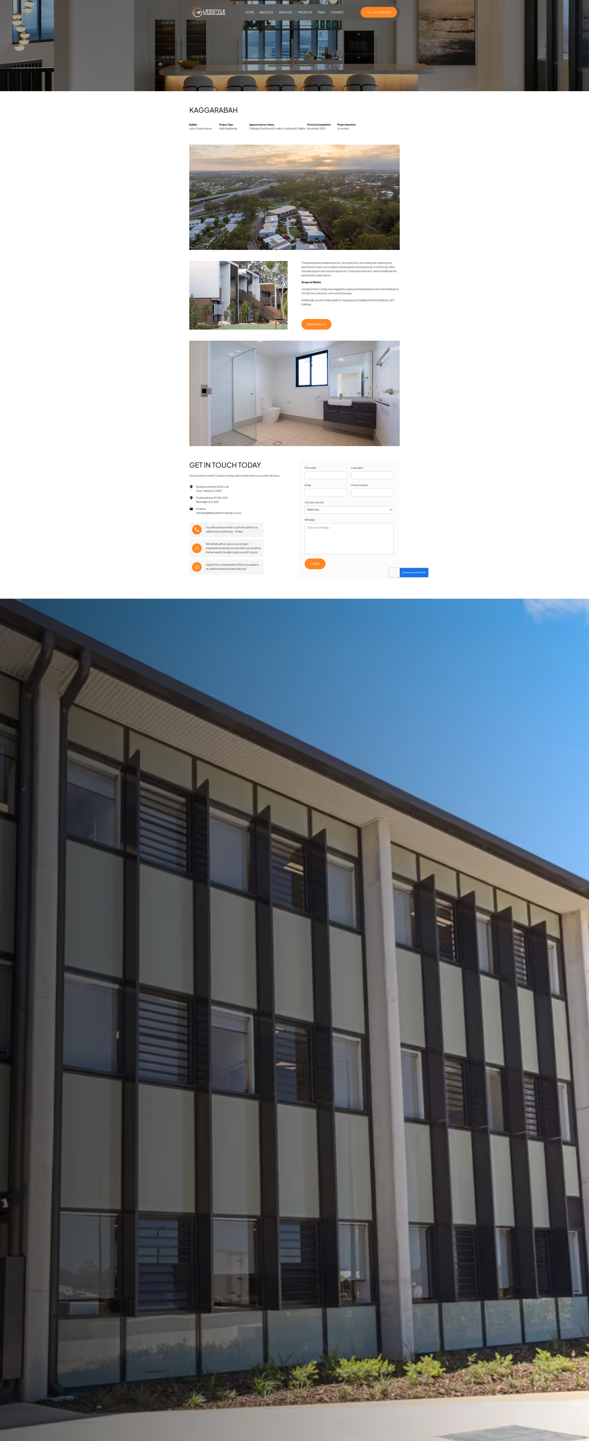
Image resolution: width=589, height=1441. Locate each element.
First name (310, 467)
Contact (337, 12)
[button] (285, 12)
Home (249, 12)
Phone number (359, 485)
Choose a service (314, 502)
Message (310, 519)
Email (308, 485)
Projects (305, 12)
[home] (209, 12)
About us (266, 12)
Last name (357, 467)
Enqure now (316, 324)
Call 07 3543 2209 (379, 12)
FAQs (321, 12)
